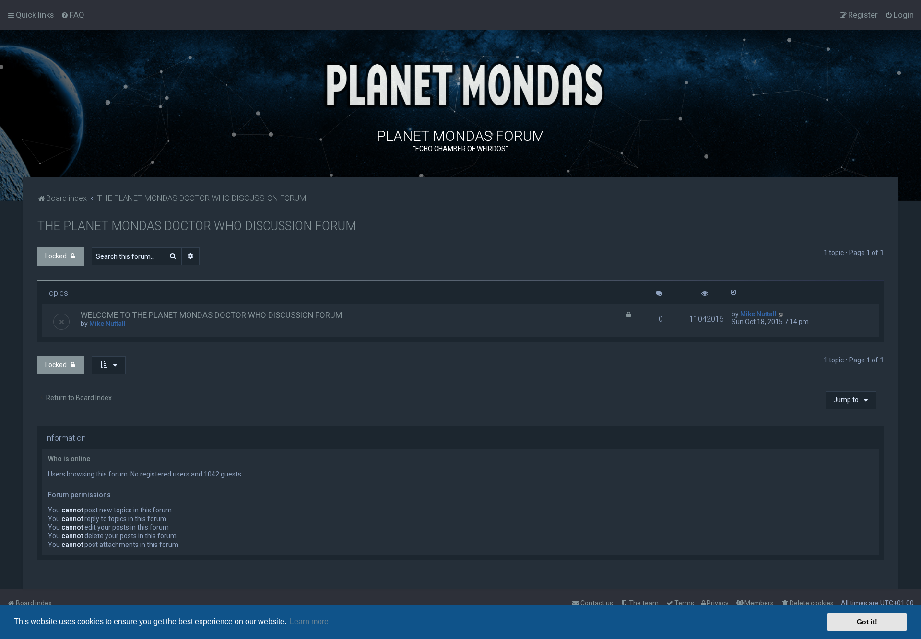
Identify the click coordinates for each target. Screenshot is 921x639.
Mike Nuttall (107, 323)
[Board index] (460, 83)
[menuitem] (72, 15)
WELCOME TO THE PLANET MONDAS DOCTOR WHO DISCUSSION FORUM (211, 315)
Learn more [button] (309, 621)
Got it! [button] (867, 622)
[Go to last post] (781, 314)
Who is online (69, 459)
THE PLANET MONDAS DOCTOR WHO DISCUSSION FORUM (196, 226)
